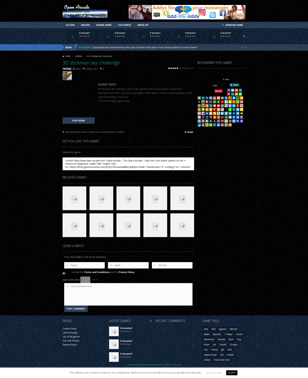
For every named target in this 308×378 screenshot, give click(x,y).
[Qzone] (199, 105)
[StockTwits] (214, 124)
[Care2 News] (230, 117)
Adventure (209, 339)
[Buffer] (199, 101)
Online (207, 359)
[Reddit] (236, 90)
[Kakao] (214, 113)
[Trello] (218, 124)
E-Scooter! (84, 33)
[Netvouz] (237, 101)
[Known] (230, 101)
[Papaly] (233, 121)
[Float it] (237, 109)
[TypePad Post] (241, 113)
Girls (230, 349)
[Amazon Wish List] (241, 109)
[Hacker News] (203, 121)
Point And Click (221, 359)
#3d (213, 329)
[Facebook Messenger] (233, 98)
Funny (214, 349)
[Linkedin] (240, 90)
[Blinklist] (222, 98)
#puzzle (217, 334)
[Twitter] (232, 90)
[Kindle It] (214, 121)
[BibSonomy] (226, 109)
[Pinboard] (237, 121)
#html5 (233, 329)
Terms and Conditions (97, 272)
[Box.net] (226, 98)
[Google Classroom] (210, 109)
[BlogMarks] (207, 101)
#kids (206, 334)
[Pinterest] (228, 94)
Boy (239, 339)
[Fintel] (218, 101)
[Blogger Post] (218, 98)
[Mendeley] (222, 121)
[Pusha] (199, 124)
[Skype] (233, 105)
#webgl (73, 132)
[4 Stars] (175, 68)
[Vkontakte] (210, 98)
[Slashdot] (233, 113)
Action (70, 24)
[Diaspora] (233, 117)
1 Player (228, 334)
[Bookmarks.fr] (222, 109)
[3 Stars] (173, 68)
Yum (215, 85)
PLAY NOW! (78, 120)
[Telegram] (237, 113)
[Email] (199, 98)
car (214, 344)
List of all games (71, 336)
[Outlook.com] (222, 113)
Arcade (85, 24)
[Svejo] (207, 105)
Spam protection (71, 279)
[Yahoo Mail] (203, 117)
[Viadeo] (207, 117)
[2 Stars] (171, 68)
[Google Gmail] (210, 113)
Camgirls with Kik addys (172, 365)
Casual (222, 344)
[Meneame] (233, 101)
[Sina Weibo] (207, 124)
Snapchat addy (132, 365)
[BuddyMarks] (230, 98)
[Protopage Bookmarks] (241, 121)
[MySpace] (230, 121)
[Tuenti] (210, 105)
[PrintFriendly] (226, 113)
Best (231, 339)
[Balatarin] (203, 101)
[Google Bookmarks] (222, 101)
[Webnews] (214, 105)
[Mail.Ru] (218, 121)
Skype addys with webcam (150, 365)
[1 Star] (169, 68)
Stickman (112, 132)
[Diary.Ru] (203, 113)
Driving (78, 56)
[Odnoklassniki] (199, 109)
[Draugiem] (218, 109)
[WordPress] (222, 105)
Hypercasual (210, 354)
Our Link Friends (71, 340)
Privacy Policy (126, 272)
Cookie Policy (70, 328)
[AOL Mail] (222, 117)
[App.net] (226, 117)
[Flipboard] (214, 109)
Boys (206, 344)
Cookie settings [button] (213, 372)
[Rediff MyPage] (237, 105)
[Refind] (230, 113)
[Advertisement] (79, 100)
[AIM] (230, 109)
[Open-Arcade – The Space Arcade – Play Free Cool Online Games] (85, 10)
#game (222, 329)
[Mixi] (226, 121)
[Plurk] (241, 101)
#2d (206, 329)
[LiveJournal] (218, 113)
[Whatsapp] (240, 94)
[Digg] (203, 98)
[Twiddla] (226, 105)
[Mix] (236, 94)
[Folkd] (207, 113)
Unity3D (120, 132)
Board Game (103, 24)
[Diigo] (237, 117)
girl (222, 349)
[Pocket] (241, 105)
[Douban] (214, 101)
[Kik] (210, 121)
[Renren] (203, 124)
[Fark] (241, 117)
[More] (230, 124)
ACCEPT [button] (231, 372)
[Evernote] (237, 98)
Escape (233, 344)
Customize (124, 24)
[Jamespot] (207, 109)
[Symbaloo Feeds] (230, 105)
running (103, 132)
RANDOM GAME (234, 24)
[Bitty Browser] (199, 113)
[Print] (214, 117)
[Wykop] (199, 117)
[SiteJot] (203, 105)
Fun (206, 349)
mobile (91, 132)
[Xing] (233, 109)
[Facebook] (228, 90)
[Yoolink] (226, 124)
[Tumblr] (207, 98)
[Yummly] (218, 117)
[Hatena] (207, 121)
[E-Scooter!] (114, 331)
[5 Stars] (177, 68)
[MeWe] (232, 94)
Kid (221, 354)
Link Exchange (70, 332)
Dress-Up (142, 24)
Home (68, 56)
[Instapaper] (226, 101)
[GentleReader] (199, 121)
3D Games (82, 132)
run (97, 132)
